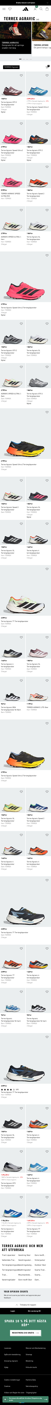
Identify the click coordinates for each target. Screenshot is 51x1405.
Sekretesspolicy (32, 1386)
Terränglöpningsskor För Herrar (11, 1265)
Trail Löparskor (8, 1255)
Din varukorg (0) (34, 1311)
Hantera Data (31, 1380)
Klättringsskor (24, 1270)
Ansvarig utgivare (11, 1361)
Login (13, 1311)
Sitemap (29, 1354)
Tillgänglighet (31, 1393)
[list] (21, 67)
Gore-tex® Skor (25, 1280)
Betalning (29, 1361)
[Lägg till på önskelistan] (21, 75)
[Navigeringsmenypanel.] (4, 9)
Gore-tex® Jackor (39, 1255)
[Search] (41, 9)
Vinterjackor (40, 1260)
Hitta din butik (31, 1367)
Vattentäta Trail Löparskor (8, 1260)
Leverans (7, 1348)
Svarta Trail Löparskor (40, 1270)
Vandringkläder (8, 1280)
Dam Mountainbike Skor (40, 1280)
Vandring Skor (24, 1255)
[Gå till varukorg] (47, 9)
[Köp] (25, 10)
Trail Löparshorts (7, 1275)
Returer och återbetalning (36, 1348)
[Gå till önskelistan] (10, 9)
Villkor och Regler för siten (14, 1393)
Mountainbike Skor (24, 1275)
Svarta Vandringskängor (42, 1275)
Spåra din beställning (12, 1354)
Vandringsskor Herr (24, 1260)
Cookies (7, 1386)
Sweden (29, 1401)
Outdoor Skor (40, 1265)
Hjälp (6, 1367)
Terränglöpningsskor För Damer (11, 1270)
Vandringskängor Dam (25, 1265)
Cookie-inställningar (12, 1380)
